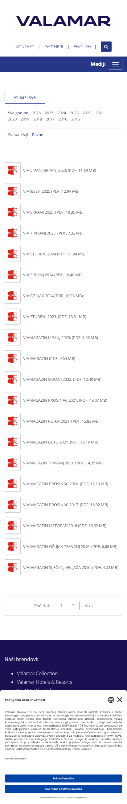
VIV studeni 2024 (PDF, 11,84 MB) (54, 254)
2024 (61, 113)
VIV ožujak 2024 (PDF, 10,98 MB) (53, 295)
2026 (36, 113)
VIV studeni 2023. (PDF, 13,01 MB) (54, 316)
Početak (42, 606)
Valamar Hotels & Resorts (44, 682)
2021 (99, 113)
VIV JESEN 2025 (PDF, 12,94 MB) (51, 191)
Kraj (88, 606)
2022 (87, 113)
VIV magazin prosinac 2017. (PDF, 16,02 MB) (65, 504)
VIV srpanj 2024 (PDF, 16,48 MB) (53, 275)
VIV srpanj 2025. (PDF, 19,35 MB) (53, 212)
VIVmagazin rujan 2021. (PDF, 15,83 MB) (61, 421)
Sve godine (18, 113)
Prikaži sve (25, 97)
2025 (49, 113)
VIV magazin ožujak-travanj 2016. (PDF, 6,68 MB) (70, 546)
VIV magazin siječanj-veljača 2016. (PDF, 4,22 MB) (70, 567)
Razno (37, 134)
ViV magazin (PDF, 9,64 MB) (49, 358)
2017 (50, 119)
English (82, 46)
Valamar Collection (37, 673)
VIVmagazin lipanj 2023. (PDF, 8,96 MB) (60, 337)
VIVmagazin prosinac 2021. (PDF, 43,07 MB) (65, 400)
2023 (74, 113)
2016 (63, 119)
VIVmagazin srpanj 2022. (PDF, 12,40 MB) (62, 379)
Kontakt (25, 46)
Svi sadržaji (18, 134)
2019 (25, 119)
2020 (12, 119)
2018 (37, 119)
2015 (75, 119)
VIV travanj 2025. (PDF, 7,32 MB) (53, 233)
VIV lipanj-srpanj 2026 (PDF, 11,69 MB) (59, 170)
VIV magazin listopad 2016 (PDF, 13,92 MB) (64, 525)
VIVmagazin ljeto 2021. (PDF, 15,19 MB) (60, 442)
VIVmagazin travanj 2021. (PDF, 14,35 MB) (63, 463)
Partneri (53, 46)
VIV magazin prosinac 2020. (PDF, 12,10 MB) (65, 484)
